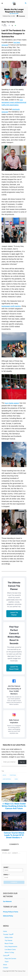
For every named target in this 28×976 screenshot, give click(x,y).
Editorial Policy (8, 916)
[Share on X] (12, 25)
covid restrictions (7, 779)
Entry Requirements (11, 946)
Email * (6, 874)
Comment (5, 850)
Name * (6, 867)
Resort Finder (9, 943)
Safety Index (9, 937)
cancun (4, 775)
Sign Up (22, 762)
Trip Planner (8, 940)
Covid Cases (13, 775)
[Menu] (2, 3)
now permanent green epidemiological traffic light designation (14, 102)
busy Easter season (12, 403)
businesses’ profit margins (11, 306)
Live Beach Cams (10, 949)
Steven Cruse (15, 13)
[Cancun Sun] (14, 3)
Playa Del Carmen (10, 958)
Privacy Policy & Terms (10, 912)
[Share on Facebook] (8, 25)
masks (16, 779)
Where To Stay (9, 952)
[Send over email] (15, 25)
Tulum (6, 961)
